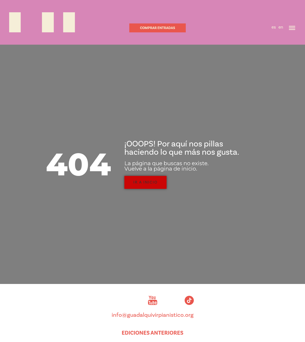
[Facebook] (134, 300)
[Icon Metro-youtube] (152, 300)
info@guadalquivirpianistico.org (153, 315)
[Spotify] (171, 300)
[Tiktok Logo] (189, 300)
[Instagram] (116, 300)
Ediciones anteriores (152, 332)
